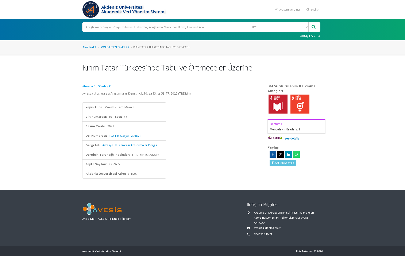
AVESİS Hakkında (108, 219)
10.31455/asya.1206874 (125, 136)
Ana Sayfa (89, 47)
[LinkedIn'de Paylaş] (288, 154)
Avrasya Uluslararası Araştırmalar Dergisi (130, 145)
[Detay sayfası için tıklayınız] (278, 104)
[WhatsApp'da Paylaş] (296, 154)
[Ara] (313, 27)
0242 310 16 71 (263, 234)
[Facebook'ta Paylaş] (273, 154)
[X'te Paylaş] (280, 154)
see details (292, 138)
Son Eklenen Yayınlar (114, 47)
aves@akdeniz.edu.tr (267, 228)
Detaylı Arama (310, 35)
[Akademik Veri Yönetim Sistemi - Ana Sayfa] (91, 9)
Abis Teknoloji (304, 251)
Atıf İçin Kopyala (284, 163)
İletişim (126, 219)
